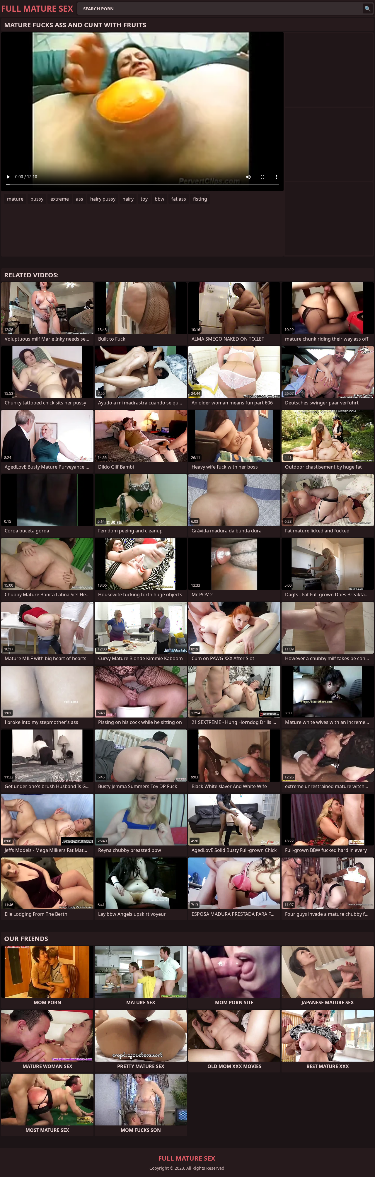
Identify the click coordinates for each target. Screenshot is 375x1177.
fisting (200, 199)
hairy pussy (102, 199)
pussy (36, 199)
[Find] (368, 8)
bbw (159, 199)
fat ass (178, 199)
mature (15, 199)
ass (79, 199)
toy (144, 199)
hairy (128, 199)
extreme (59, 199)
